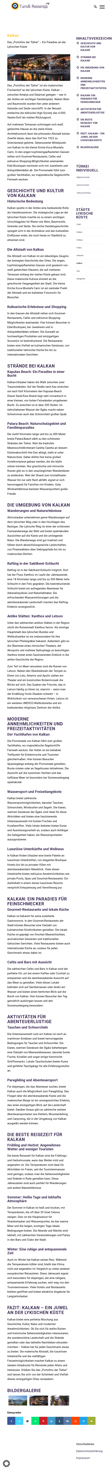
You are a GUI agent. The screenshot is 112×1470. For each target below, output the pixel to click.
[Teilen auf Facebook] (11, 1421)
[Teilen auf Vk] (67, 1421)
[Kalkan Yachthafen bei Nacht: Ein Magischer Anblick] (38, 1400)
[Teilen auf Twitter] (19, 1421)
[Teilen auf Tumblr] (59, 1421)
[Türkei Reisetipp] (29, 6)
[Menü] (101, 6)
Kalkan (79, 263)
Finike (79, 248)
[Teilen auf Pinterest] (43, 1421)
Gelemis (80, 255)
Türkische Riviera (84, 193)
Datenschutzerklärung (89, 1451)
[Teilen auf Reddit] (75, 1421)
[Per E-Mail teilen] (92, 1421)
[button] (6, 1463)
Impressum (83, 1458)
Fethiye (80, 240)
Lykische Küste (83, 185)
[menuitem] (94, 6)
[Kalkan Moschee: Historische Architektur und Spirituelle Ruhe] (17, 1400)
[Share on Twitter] (27, 1421)
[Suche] (94, 6)
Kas (78, 271)
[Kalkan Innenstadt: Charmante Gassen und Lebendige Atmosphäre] (59, 1400)
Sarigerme (81, 279)
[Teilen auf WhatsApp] (35, 1421)
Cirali (79, 224)
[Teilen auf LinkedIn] (51, 1421)
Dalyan (79, 232)
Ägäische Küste (83, 177)
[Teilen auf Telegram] (83, 1421)
